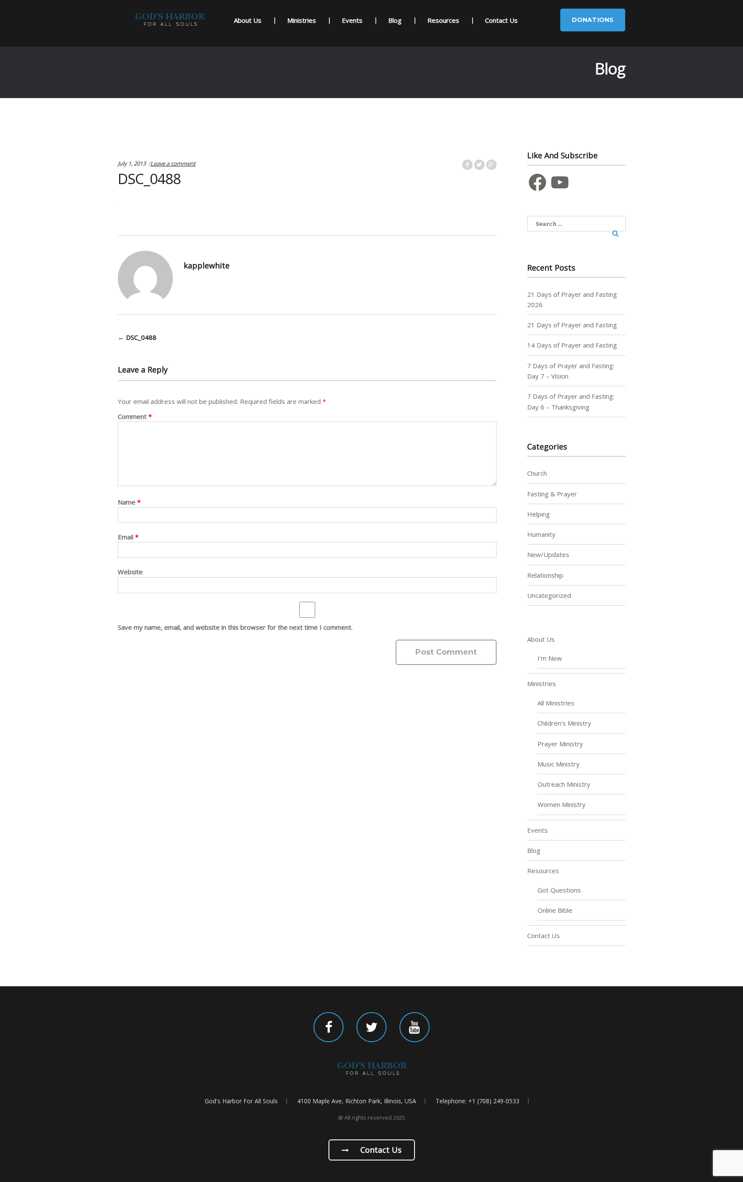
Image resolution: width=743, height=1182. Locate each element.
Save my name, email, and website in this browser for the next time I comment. (235, 627)
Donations (593, 20)
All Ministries (555, 703)
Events (352, 20)
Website (130, 571)
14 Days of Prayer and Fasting (572, 345)
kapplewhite (207, 265)
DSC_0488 (137, 337)
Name (129, 502)
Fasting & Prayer (552, 493)
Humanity (541, 534)
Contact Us (501, 20)
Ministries (301, 20)
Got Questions (559, 890)
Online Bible (554, 910)
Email (128, 537)
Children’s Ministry (564, 723)
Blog (395, 20)
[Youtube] (414, 1027)
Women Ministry (561, 804)
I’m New (549, 658)
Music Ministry (558, 764)
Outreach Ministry (563, 784)
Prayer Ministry (560, 743)
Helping (538, 514)
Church (537, 473)
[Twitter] (371, 1027)
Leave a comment (173, 163)
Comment (135, 416)
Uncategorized (549, 595)
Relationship (545, 575)
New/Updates (548, 554)
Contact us (380, 1150)
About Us (247, 20)
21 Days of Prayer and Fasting (572, 324)
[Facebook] (328, 1027)
